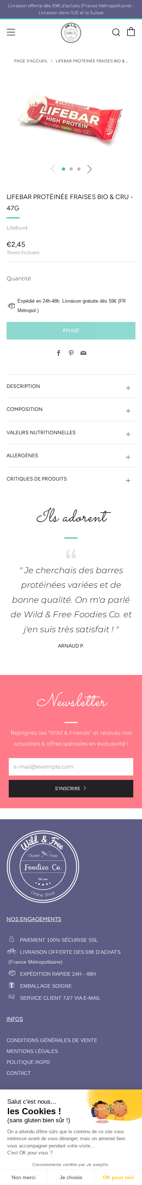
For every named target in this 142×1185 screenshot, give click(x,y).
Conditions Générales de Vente (52, 1040)
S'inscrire (67, 788)
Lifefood (17, 228)
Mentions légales (32, 1051)
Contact (19, 1073)
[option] (71, 116)
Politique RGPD (28, 1062)
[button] (63, 169)
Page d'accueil (31, 60)
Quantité (19, 278)
